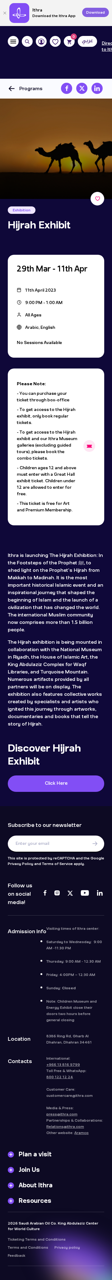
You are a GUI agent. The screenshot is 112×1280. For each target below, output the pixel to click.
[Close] (5, 13)
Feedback (16, 1255)
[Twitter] (70, 894)
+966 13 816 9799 (63, 1065)
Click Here (56, 783)
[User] (41, 41)
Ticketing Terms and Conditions (37, 1239)
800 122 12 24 (59, 1077)
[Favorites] (55, 41)
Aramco (81, 1133)
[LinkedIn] (100, 894)
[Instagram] (57, 894)
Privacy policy (67, 1247)
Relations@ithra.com (65, 1126)
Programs (31, 88)
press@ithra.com (61, 1114)
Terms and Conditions (28, 1247)
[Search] (27, 41)
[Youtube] (85, 894)
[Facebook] (45, 894)
